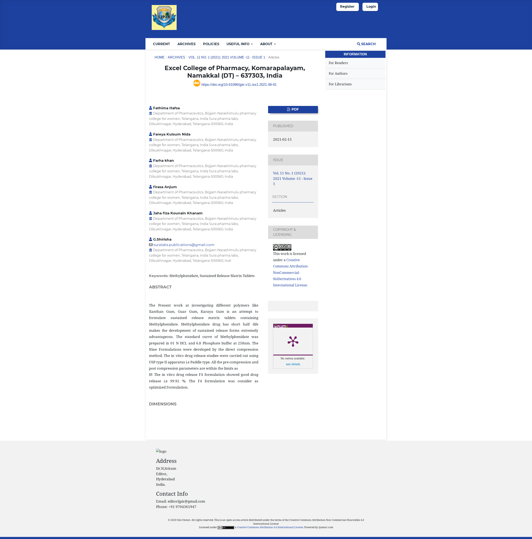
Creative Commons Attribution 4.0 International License (270, 527)
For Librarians (340, 84)
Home (160, 57)
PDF (295, 109)
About (266, 44)
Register (347, 7)
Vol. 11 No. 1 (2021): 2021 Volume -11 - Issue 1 (226, 57)
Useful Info (238, 44)
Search (368, 44)
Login (371, 7)
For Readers (338, 63)
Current (161, 44)
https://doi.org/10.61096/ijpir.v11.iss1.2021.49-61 (238, 85)
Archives (186, 44)
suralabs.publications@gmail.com (183, 245)
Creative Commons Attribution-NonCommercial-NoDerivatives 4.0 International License (290, 272)
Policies (211, 44)
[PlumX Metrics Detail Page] (293, 341)
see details (293, 364)
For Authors (338, 73)
